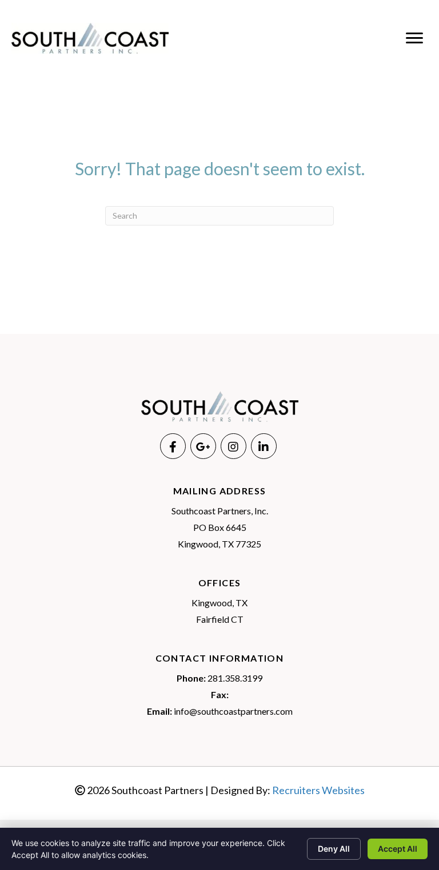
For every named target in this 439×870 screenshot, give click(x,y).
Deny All (334, 848)
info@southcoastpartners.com (233, 711)
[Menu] (414, 38)
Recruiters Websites (318, 790)
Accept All (397, 848)
